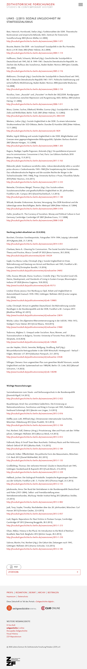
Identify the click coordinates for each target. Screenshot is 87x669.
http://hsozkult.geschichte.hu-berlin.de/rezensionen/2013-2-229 (35, 472)
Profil (10, 593)
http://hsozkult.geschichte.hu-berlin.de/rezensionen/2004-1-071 (35, 41)
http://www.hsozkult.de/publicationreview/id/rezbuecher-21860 (34, 327)
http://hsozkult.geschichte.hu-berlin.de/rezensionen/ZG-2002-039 (36, 116)
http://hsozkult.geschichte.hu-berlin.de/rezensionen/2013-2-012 (35, 437)
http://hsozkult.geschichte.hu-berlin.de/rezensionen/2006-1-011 (35, 104)
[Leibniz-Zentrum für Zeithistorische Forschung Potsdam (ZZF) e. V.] (13, 665)
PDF (16, 567)
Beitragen (53, 593)
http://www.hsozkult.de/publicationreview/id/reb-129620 (32, 342)
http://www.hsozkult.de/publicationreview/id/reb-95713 (31, 286)
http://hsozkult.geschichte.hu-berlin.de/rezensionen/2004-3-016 (35, 209)
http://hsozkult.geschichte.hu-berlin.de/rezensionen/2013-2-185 (35, 549)
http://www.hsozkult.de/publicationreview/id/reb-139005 (32, 301)
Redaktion (21, 593)
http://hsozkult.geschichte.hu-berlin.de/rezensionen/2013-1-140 (35, 197)
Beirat (32, 593)
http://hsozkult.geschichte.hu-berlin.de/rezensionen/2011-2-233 (35, 182)
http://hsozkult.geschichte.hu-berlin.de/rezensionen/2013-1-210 (35, 537)
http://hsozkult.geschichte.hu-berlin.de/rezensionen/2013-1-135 (35, 461)
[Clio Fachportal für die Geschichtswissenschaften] (50, 610)
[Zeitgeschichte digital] (23, 610)
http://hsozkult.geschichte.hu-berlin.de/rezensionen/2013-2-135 (35, 484)
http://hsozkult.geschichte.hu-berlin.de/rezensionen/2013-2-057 (35, 514)
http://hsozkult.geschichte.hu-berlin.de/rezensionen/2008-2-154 (35, 89)
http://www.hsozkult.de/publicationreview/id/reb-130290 (32, 372)
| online (15, 628)
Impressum (11, 597)
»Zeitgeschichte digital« (44, 602)
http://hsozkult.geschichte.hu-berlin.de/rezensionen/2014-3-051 (35, 244)
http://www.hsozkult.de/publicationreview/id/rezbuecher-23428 (34, 357)
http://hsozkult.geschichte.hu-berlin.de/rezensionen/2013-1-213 (35, 526)
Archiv (41, 593)
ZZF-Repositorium (14, 637)
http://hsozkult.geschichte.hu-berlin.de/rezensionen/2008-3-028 (35, 221)
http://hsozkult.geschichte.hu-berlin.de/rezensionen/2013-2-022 (35, 399)
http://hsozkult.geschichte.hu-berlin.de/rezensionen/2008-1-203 (35, 146)
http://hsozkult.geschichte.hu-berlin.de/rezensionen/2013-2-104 (35, 425)
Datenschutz (23, 597)
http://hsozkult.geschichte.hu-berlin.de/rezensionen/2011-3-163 (35, 161)
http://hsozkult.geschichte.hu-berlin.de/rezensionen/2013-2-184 (35, 449)
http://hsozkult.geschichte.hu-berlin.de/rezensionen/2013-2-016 (35, 414)
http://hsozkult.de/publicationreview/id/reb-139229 (29, 256)
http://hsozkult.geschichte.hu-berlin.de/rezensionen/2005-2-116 (35, 71)
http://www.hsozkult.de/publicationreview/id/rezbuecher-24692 (34, 271)
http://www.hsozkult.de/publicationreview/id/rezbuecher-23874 (34, 315)
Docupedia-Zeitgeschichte (17, 631)
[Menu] (81, 4)
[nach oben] (82, 664)
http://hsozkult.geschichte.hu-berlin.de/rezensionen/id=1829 (33, 131)
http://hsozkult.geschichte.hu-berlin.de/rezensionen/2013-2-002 (35, 502)
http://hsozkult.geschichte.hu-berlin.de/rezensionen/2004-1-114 (35, 53)
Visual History (12, 634)
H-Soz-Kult (11, 625)
